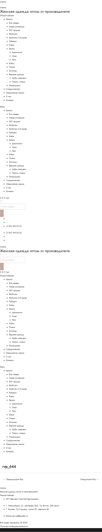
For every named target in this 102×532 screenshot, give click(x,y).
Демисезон (17, 52)
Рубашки (13, 41)
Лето (14, 59)
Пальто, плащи (18, 81)
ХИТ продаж (14, 30)
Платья (12, 67)
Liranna (3, 1)
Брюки (12, 48)
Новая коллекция (16, 26)
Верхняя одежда (16, 74)
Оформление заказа (15, 92)
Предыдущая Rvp (13, 479)
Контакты (10, 100)
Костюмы (13, 70)
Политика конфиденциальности (14, 526)
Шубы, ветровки (19, 78)
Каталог (9, 19)
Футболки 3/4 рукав (18, 37)
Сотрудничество (13, 89)
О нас (8, 96)
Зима (14, 56)
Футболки (13, 34)
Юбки (11, 63)
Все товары (14, 23)
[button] (51, 107)
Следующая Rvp (89, 479)
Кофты (11, 45)
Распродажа (14, 85)
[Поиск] (2, 213)
